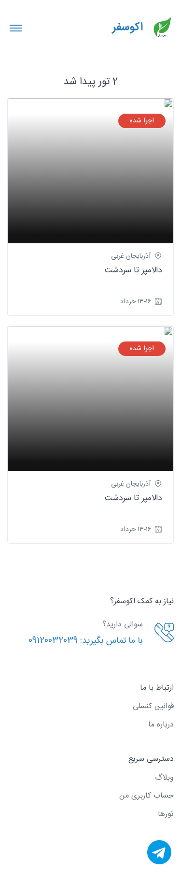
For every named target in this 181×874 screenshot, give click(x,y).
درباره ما (161, 724)
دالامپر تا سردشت (133, 270)
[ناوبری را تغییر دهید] (15, 27)
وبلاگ (164, 778)
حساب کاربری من (146, 795)
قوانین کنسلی (153, 706)
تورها (166, 814)
